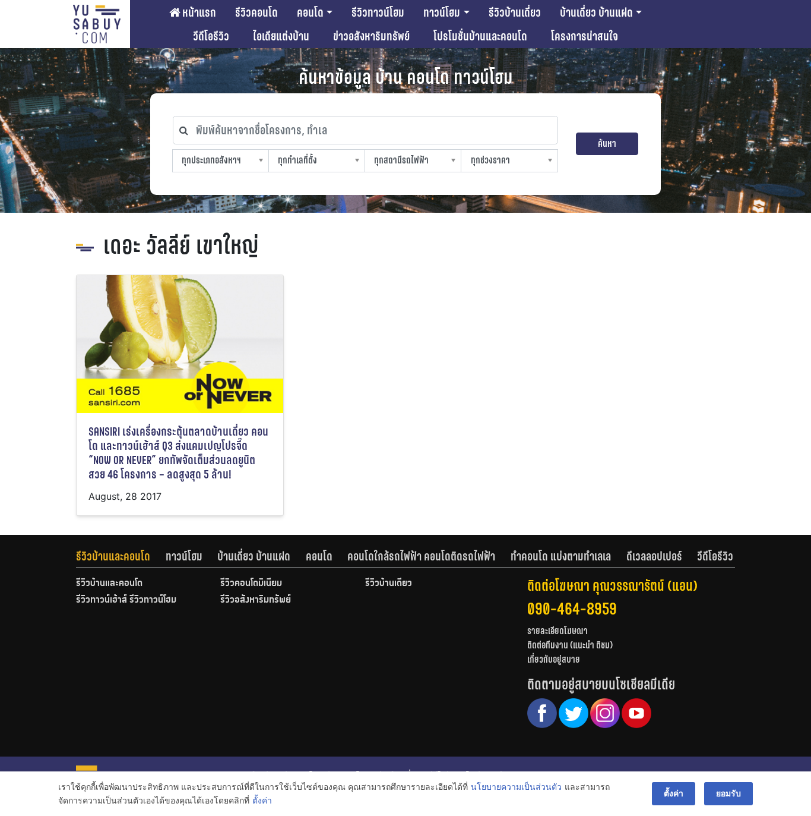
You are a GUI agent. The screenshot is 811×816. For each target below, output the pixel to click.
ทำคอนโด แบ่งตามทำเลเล (561, 556)
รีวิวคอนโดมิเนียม (251, 583)
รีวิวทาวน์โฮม (377, 12)
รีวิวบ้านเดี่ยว (515, 12)
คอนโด (310, 12)
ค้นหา (607, 143)
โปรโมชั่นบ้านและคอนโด (480, 36)
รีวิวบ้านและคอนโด (113, 556)
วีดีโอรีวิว (211, 36)
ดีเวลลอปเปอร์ (654, 556)
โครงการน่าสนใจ (584, 36)
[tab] (121, 556)
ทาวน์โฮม (441, 12)
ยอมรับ (728, 793)
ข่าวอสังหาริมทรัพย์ (371, 36)
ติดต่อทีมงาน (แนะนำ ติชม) (570, 645)
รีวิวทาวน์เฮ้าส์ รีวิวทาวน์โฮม (126, 600)
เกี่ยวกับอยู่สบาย (553, 659)
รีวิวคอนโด (256, 12)
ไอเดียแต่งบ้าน (281, 36)
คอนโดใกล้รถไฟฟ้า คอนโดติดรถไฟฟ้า (421, 556)
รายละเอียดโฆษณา (557, 631)
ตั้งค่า (262, 800)
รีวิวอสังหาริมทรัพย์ (255, 600)
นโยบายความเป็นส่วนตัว (516, 787)
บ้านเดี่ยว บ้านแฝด (596, 12)
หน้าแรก (198, 12)
